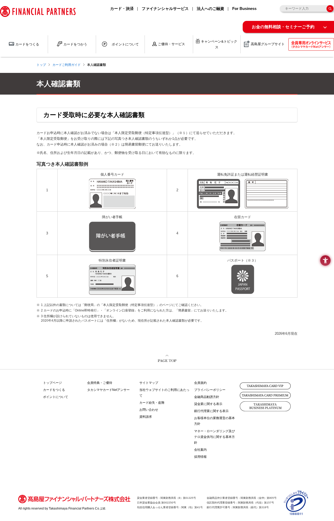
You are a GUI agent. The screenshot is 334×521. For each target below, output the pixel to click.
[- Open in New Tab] (296, 513)
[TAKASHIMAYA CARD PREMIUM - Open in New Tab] (265, 395)
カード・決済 (122, 8)
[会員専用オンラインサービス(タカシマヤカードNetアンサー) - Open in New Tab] (311, 44)
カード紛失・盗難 (151, 402)
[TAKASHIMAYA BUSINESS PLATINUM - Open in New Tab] (265, 406)
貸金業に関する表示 (208, 404)
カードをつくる (54, 390)
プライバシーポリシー (209, 390)
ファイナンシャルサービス (165, 8)
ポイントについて (55, 397)
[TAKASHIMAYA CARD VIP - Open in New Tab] (265, 386)
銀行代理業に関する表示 (211, 411)
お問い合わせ (148, 410)
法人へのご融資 (210, 8)
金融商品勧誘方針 (206, 397)
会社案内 (200, 449)
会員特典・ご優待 (99, 383)
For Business (244, 8)
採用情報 (200, 457)
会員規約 (200, 383)
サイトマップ (148, 383)
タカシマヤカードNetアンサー (108, 390)
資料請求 (145, 417)
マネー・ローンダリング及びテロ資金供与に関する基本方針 (214, 436)
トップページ (52, 383)
